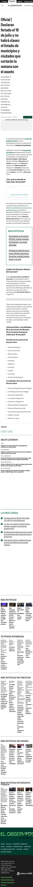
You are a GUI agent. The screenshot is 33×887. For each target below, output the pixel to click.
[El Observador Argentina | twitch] (31, 838)
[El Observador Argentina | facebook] (21, 835)
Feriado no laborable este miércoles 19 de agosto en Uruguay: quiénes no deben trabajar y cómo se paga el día (15, 471)
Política (9, 844)
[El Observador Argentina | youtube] (28, 835)
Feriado (4, 431)
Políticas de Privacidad (7, 880)
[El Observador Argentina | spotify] (24, 838)
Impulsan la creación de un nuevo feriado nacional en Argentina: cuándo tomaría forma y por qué (16, 452)
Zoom (3, 846)
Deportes (27, 846)
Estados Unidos (6, 852)
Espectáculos (18, 846)
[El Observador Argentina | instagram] (24, 835)
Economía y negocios (20, 844)
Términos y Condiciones (8, 882)
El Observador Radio (8, 849)
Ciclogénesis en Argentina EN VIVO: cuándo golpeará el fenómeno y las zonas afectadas (14, 446)
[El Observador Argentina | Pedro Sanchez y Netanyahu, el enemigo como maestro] (29, 646)
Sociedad (27, 5)
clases (10, 431)
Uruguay (4, 1)
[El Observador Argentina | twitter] (18, 835)
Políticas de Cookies (6, 877)
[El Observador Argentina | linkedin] (20, 838)
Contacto (3, 885)
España (25, 849)
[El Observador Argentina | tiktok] (31, 835)
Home (3, 844)
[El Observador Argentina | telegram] (28, 838)
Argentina (12, 1)
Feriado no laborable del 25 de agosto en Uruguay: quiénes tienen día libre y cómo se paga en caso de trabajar (16, 465)
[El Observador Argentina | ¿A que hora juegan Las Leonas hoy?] (12, 645)
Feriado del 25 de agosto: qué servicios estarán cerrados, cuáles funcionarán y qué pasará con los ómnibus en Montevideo (16, 458)
